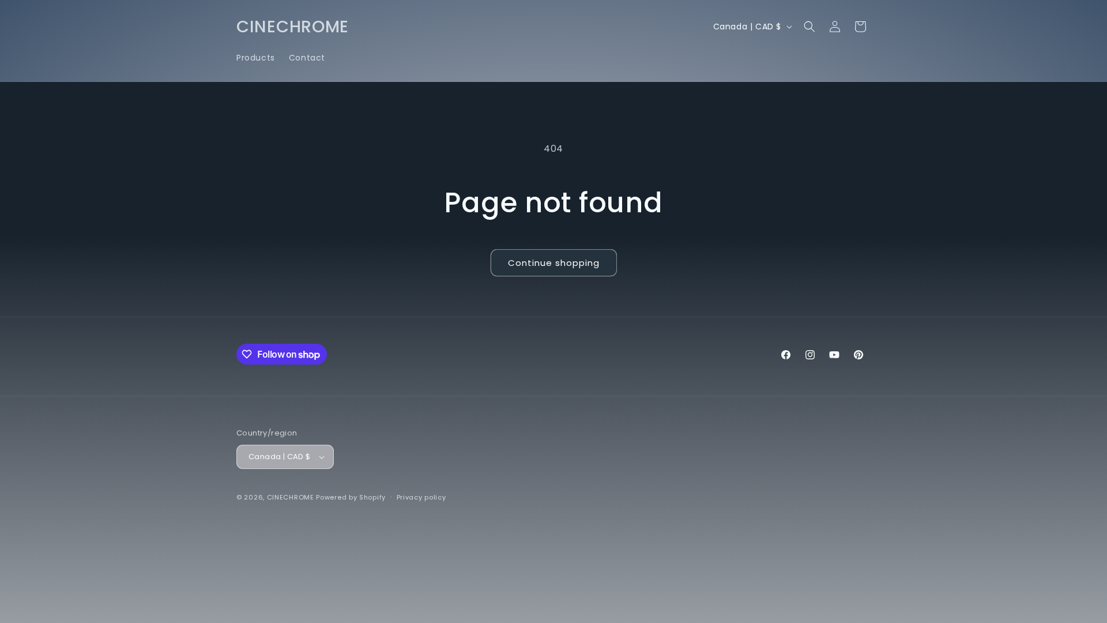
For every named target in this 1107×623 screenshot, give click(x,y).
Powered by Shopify (351, 497)
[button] (809, 26)
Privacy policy (421, 497)
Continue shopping (554, 263)
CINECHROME (290, 497)
